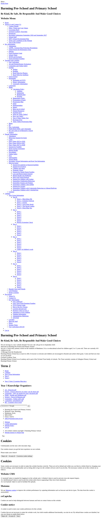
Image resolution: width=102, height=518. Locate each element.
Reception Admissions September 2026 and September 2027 (28, 35)
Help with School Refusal (21, 177)
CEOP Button (13, 291)
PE (10, 125)
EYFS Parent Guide (19, 305)
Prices (11, 323)
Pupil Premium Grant (15, 53)
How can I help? (18, 116)
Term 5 (19, 219)
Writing (15, 69)
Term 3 (19, 215)
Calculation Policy (18, 89)
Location (11, 319)
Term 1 (19, 211)
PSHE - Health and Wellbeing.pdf (15, 395)
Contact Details (13, 26)
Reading (15, 71)
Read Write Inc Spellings (20, 75)
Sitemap (7, 422)
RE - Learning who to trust (13, 402)
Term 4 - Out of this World (25, 204)
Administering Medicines (21, 316)
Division (19, 96)
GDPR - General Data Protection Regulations (23, 48)
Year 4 (15, 251)
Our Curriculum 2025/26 (16, 327)
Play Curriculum (14, 127)
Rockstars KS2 (17, 120)
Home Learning (14, 292)
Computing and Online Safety (18, 66)
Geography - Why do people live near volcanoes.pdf (21, 393)
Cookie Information (11, 424)
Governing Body (14, 30)
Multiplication (21, 94)
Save (18, 516)
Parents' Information (11, 134)
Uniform (11, 192)
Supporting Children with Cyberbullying (25, 190)
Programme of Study (19, 100)
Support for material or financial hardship (26, 165)
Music (11, 123)
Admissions (12, 46)
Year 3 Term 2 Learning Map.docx (16, 381)
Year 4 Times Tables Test (20, 118)
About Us (12, 296)
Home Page (4, 3)
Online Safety (13, 154)
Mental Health (13, 150)
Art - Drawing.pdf (10, 390)
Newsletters (12, 152)
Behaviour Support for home (18, 138)
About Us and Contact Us (13, 24)
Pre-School (8, 294)
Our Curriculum (14, 62)
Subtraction (20, 93)
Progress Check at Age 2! (21, 310)
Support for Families (15, 147)
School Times (13, 55)
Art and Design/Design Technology (20, 64)
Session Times (13, 325)
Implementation (18, 105)
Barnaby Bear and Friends (17, 289)
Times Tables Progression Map (22, 121)
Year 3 (15, 237)
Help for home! (13, 163)
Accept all (12, 456)
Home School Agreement (17, 148)
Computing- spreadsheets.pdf (14, 401)
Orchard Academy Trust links (18, 31)
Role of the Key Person (20, 307)
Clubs (10, 139)
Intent (14, 103)
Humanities (12, 78)
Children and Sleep (19, 168)
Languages (12, 85)
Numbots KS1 (17, 112)
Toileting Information (19, 314)
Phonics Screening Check (25, 222)
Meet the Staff (13, 321)
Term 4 (19, 217)
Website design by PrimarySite (14, 432)
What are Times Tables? (20, 114)
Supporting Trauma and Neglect (23, 183)
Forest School (13, 76)
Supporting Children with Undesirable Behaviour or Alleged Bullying (35, 188)
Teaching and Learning (12, 60)
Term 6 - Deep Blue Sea (24, 208)
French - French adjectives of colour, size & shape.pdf (22, 392)
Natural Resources (18, 111)
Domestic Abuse (18, 170)
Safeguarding (13, 157)
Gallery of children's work (25, 249)
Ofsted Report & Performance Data (20, 49)
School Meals (13, 159)
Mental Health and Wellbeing (22, 175)
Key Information (10, 44)
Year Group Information (16, 195)
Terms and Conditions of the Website (20, 40)
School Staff (13, 37)
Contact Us (12, 298)
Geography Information (20, 84)
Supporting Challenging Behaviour (24, 181)
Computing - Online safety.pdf (14, 399)
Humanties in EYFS (19, 80)
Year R (15, 197)
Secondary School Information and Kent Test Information (27, 161)
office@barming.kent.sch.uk (14, 418)
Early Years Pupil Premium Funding (24, 303)
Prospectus (12, 33)
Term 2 (19, 213)
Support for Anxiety (19, 186)
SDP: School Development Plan (19, 39)
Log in (7, 330)
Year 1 (15, 210)
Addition (19, 91)
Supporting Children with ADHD (23, 184)
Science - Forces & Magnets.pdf (15, 397)
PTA (10, 156)
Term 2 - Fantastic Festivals (25, 201)
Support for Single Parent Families (23, 172)
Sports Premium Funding (17, 58)
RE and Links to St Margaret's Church (21, 130)
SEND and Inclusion (15, 57)
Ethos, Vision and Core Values (18, 28)
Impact (15, 107)
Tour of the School (15, 42)
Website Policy (9, 425)
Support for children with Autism (23, 179)
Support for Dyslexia (19, 166)
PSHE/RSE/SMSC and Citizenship (20, 129)
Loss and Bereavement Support (22, 174)
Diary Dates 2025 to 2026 (17, 141)
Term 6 (19, 220)
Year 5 (15, 264)
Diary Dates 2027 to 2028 (17, 145)
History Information (19, 82)
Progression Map (18, 102)
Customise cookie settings (24, 456)
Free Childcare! (18, 301)
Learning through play (20, 309)
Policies (11, 51)
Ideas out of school (19, 109)
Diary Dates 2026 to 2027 (17, 143)
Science (11, 132)
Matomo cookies (11, 490)
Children (7, 193)
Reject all (4, 456)
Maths (11, 87)
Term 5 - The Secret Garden (25, 206)
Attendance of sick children (21, 312)
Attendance (12, 136)
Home (7, 22)
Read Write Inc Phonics (20, 73)
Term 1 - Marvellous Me (24, 199)
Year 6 (15, 276)
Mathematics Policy (19, 98)
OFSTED (16, 318)
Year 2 (15, 224)
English (11, 67)
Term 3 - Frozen (22, 202)
